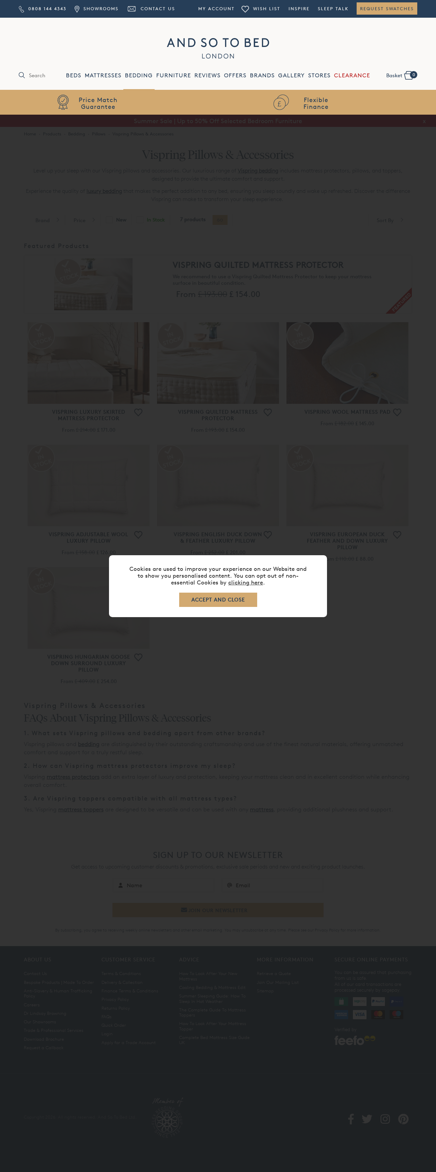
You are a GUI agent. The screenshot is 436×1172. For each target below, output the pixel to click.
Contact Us (157, 8)
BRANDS (262, 75)
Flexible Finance (109, 103)
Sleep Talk (333, 8)
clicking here (245, 582)
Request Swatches (387, 8)
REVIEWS (207, 75)
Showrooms (99, 8)
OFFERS (235, 75)
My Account (216, 8)
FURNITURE (173, 75)
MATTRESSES (103, 75)
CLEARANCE (352, 75)
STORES (319, 75)
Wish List (265, 8)
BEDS (73, 75)
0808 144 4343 (46, 8)
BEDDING (139, 75)
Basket (400, 75)
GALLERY (291, 75)
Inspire (299, 8)
